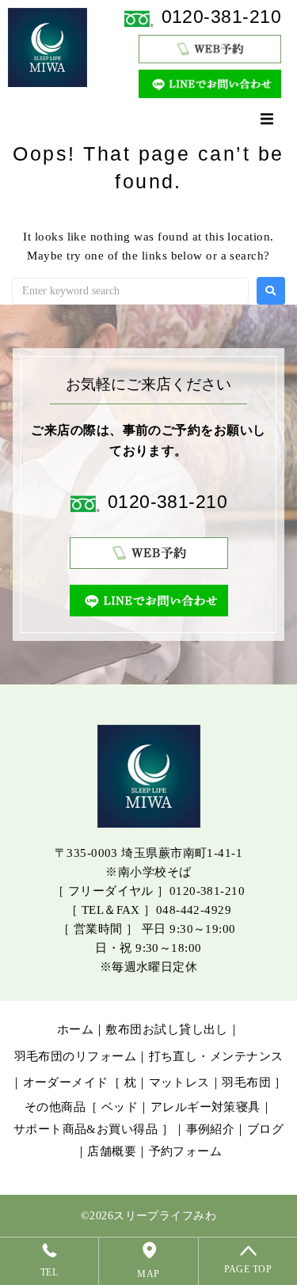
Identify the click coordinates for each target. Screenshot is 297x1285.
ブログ (265, 1129)
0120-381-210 (221, 17)
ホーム (75, 1029)
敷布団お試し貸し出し (166, 1029)
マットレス (179, 1082)
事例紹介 (210, 1129)
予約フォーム (186, 1151)
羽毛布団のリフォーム (75, 1056)
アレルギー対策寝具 (205, 1107)
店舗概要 (111, 1151)
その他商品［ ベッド (82, 1107)
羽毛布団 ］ (254, 1082)
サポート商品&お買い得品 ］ (93, 1129)
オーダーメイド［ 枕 (80, 1082)
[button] (267, 118)
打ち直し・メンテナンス (216, 1056)
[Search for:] (130, 291)
